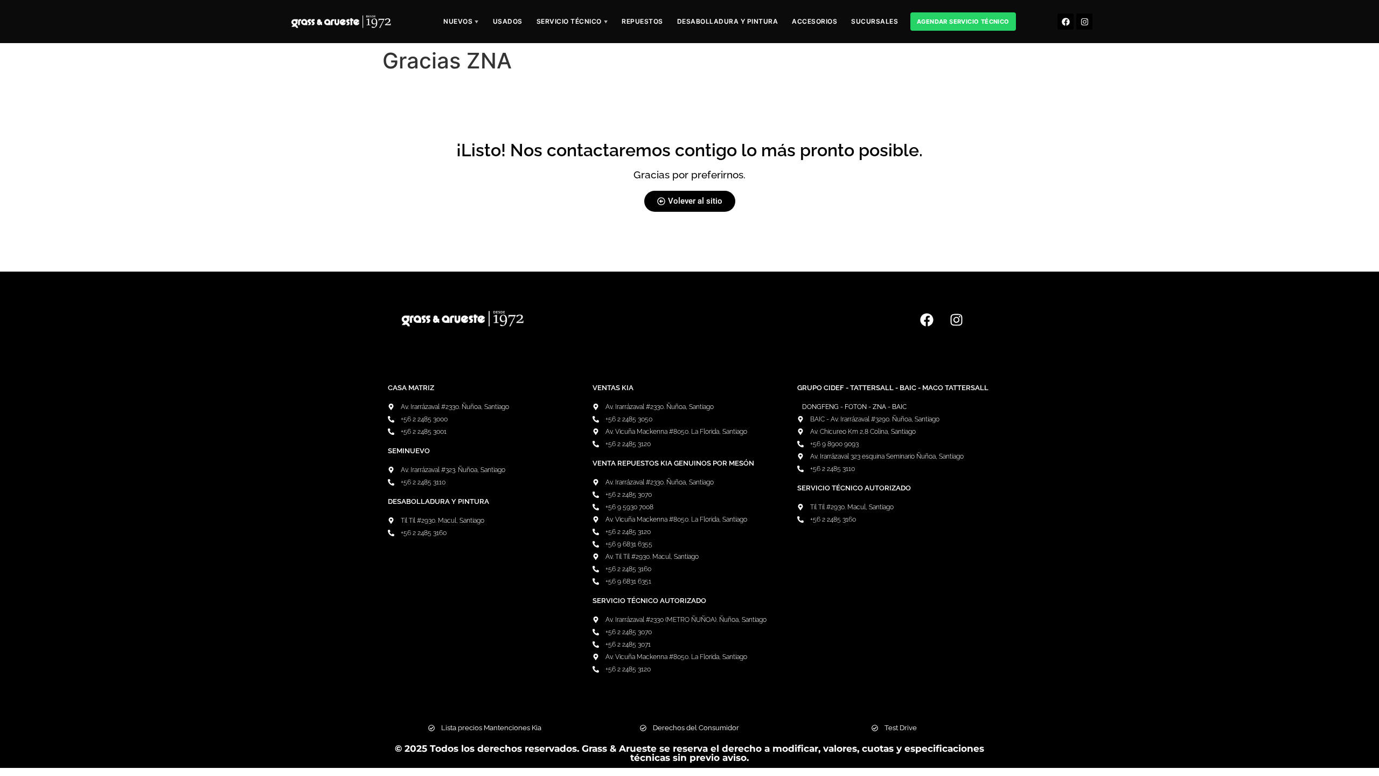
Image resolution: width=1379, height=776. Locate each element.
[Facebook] (1065, 21)
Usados (508, 21)
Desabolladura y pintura (727, 21)
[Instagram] (1084, 21)
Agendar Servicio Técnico (963, 21)
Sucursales (874, 21)
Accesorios (814, 21)
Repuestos (642, 21)
